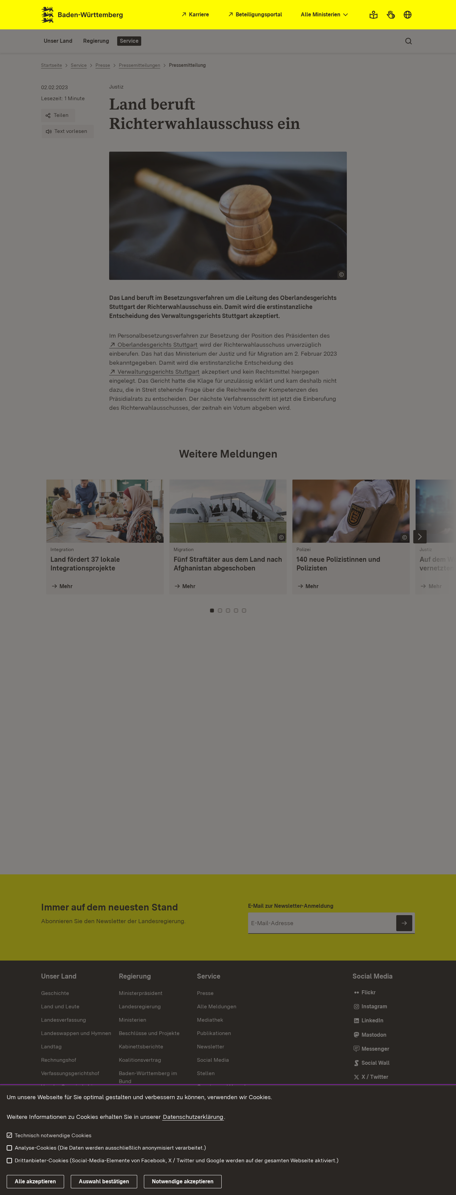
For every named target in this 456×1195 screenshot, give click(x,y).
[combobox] (325, 14)
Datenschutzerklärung (193, 1116)
